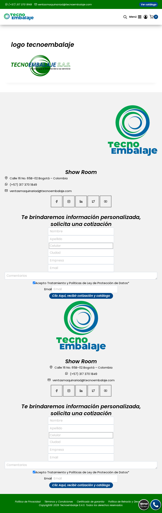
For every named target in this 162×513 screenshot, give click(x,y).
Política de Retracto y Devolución (127, 501)
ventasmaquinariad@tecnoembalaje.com (65, 4)
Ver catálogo (148, 4)
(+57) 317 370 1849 (20, 4)
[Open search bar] (125, 17)
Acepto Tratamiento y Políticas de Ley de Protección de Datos (82, 283)
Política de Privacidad (27, 501)
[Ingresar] (146, 17)
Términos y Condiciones (58, 501)
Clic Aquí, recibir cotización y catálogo (81, 296)
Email (48, 289)
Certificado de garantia (90, 501)
